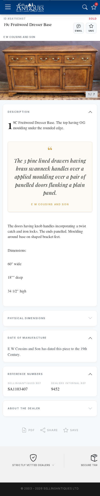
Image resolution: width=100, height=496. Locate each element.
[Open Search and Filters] (84, 7)
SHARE (52, 430)
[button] (78, 28)
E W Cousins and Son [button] (19, 37)
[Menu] (8, 7)
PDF (31, 430)
